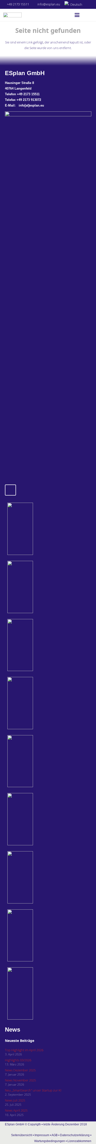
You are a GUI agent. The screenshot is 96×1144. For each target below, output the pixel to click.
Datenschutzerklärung (75, 1135)
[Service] (33, 877)
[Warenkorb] (87, 15)
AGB (54, 1135)
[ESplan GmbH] (12, 15)
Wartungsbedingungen (49, 1141)
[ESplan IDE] (33, 587)
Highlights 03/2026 (18, 1060)
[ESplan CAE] (33, 645)
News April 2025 (16, 1110)
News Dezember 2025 (20, 1070)
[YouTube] (10, 490)
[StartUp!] (33, 529)
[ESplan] (33, 819)
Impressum (41, 1135)
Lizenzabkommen (79, 1141)
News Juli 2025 (15, 1100)
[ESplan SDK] (33, 703)
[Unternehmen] (33, 935)
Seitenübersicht (21, 1135)
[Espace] (33, 761)
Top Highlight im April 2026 (24, 1050)
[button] (75, 4)
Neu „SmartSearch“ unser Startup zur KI (33, 1090)
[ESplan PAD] (33, 993)
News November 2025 (20, 1080)
